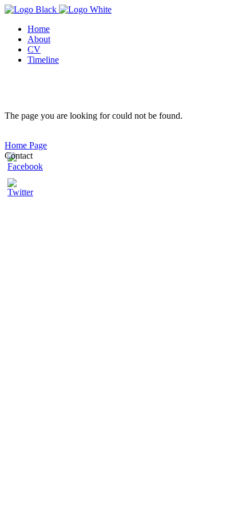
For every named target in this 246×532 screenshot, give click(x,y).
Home (38, 29)
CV (34, 49)
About (38, 39)
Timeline (43, 60)
